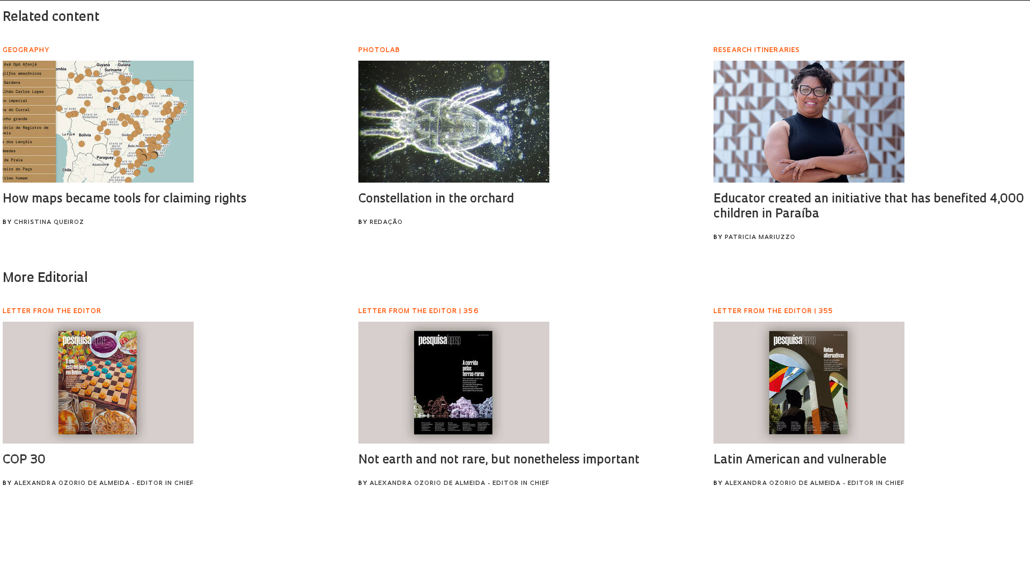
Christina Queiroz (49, 223)
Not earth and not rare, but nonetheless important (498, 460)
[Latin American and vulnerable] (808, 383)
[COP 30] (98, 383)
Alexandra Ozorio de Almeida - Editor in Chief (104, 484)
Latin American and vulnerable (799, 460)
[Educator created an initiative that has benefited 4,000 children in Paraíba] (808, 122)
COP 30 (24, 460)
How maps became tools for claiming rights (124, 199)
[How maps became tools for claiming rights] (98, 122)
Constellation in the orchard (436, 199)
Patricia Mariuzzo (760, 238)
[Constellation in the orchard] (453, 122)
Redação (386, 223)
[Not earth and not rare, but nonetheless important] (453, 383)
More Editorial (45, 278)
